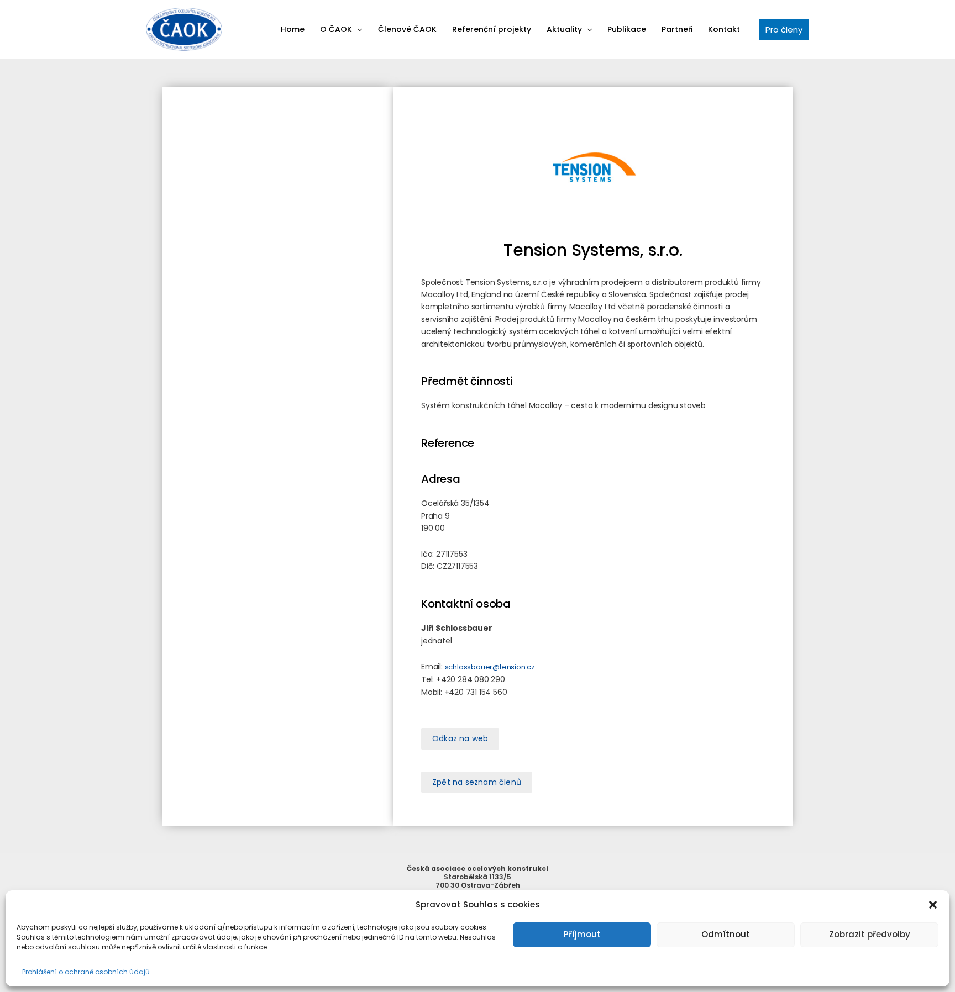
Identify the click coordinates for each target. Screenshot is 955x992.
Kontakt (724, 29)
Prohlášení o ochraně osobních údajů (86, 972)
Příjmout (582, 934)
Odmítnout (725, 934)
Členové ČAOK (407, 29)
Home (293, 29)
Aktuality (564, 29)
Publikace (626, 29)
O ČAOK (336, 29)
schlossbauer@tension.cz (490, 667)
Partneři (677, 29)
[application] (357, 29)
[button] (932, 904)
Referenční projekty (491, 29)
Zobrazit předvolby (869, 934)
